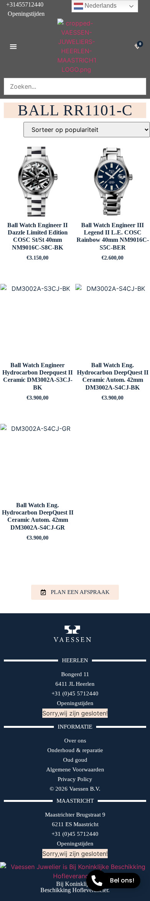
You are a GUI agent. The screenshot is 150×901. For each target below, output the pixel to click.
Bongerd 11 (75, 674)
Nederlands (100, 5)
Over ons (75, 740)
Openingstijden (22, 13)
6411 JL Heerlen (75, 684)
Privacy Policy (75, 779)
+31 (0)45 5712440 (75, 693)
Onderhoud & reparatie (75, 750)
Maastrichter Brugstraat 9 (75, 815)
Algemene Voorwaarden (75, 769)
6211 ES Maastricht (75, 824)
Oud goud (75, 760)
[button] (13, 46)
